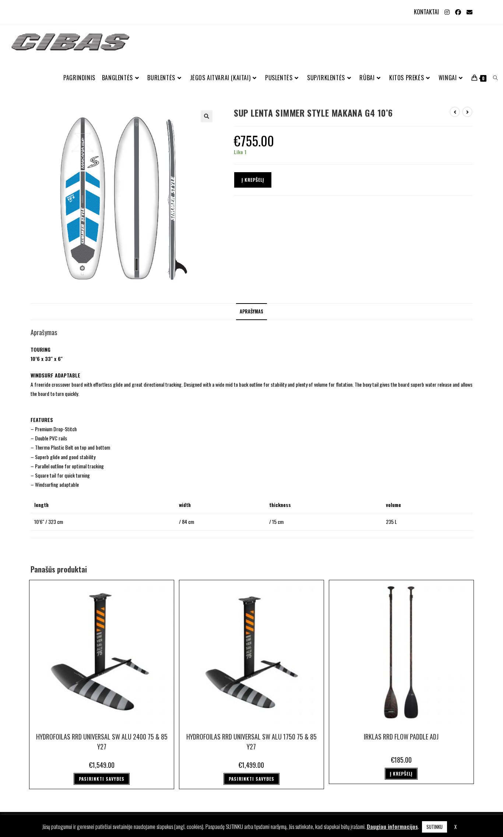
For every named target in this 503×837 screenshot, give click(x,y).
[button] (206, 116)
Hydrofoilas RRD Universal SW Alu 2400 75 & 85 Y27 (102, 741)
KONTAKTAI (426, 11)
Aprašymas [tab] (251, 311)
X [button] (455, 826)
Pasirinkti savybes (101, 779)
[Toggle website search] (495, 78)
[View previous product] (455, 112)
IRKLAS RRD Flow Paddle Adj (401, 736)
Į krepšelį (253, 180)
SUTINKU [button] (434, 826)
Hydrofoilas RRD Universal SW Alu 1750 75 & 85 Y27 (251, 741)
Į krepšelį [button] (401, 773)
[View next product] (467, 112)
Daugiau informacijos (392, 826)
